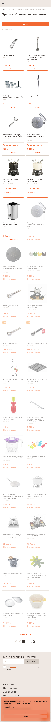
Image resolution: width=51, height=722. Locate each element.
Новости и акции (10, 688)
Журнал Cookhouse (12, 692)
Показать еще (25, 635)
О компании (8, 684)
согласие (13, 667)
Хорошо (25, 716)
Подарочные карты (11, 696)
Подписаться (31, 661)
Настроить (25, 712)
